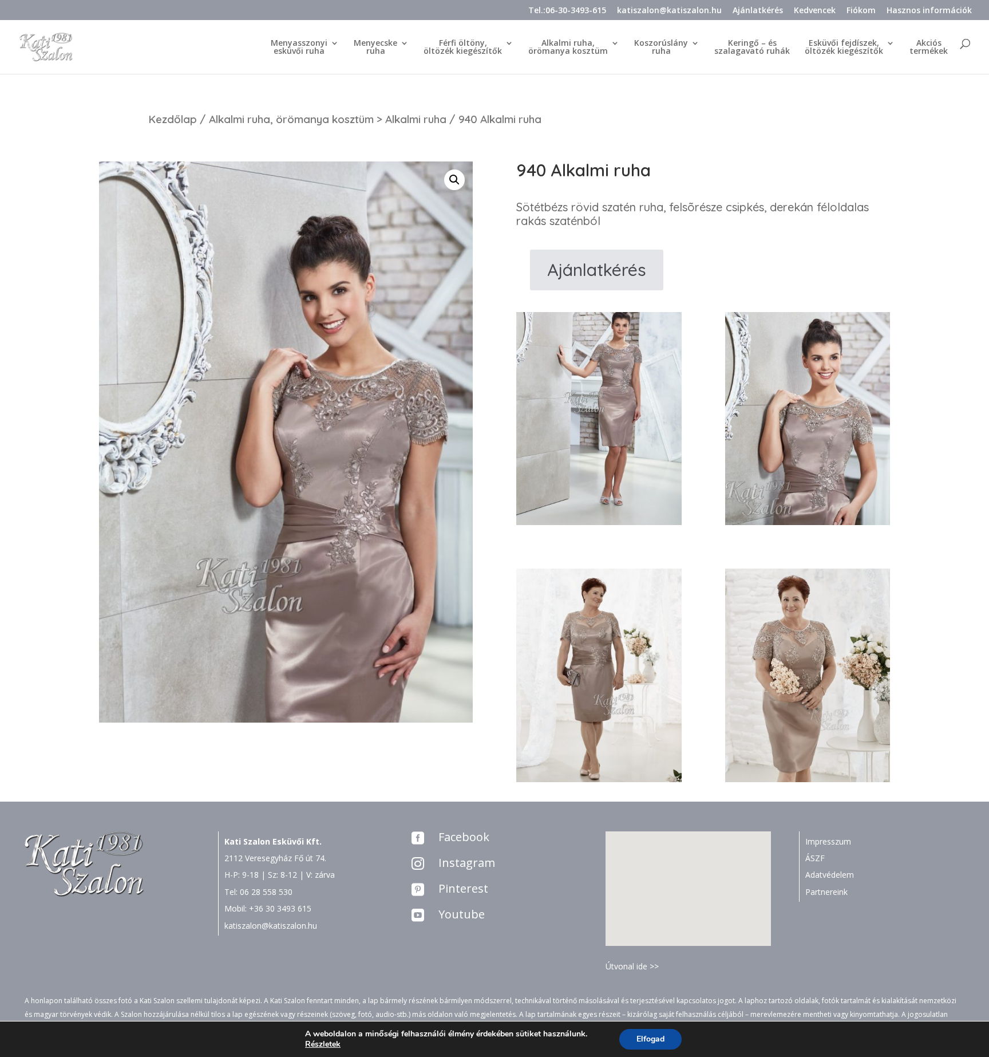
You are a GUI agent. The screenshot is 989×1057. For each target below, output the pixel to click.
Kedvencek (815, 10)
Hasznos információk (929, 10)
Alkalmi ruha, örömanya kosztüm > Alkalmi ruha (327, 119)
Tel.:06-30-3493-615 (567, 10)
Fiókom (861, 10)
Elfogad (650, 1039)
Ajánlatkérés (758, 10)
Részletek (323, 1044)
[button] (692, 876)
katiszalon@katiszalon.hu (669, 10)
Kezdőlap (172, 119)
